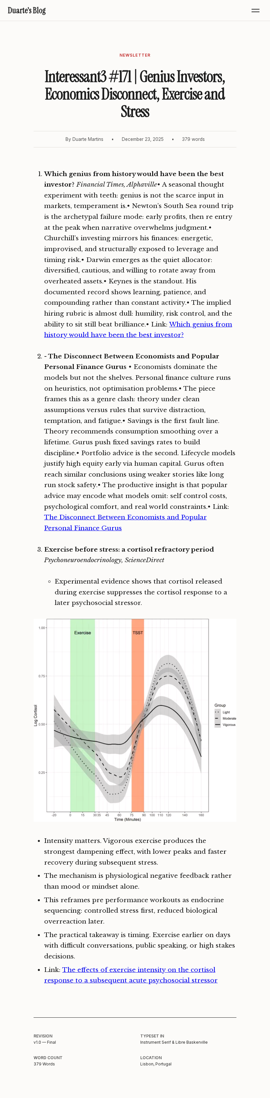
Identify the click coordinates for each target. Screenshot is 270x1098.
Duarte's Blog (27, 10)
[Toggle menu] (255, 10)
